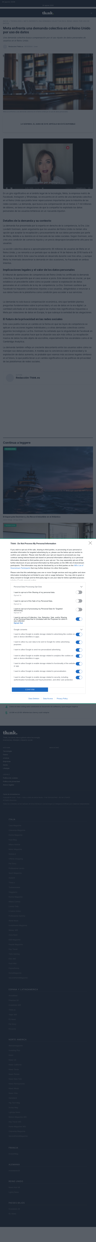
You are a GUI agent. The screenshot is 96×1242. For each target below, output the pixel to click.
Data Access (48, 699)
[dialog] (48, 621)
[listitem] (48, 586)
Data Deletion (33, 699)
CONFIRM (30, 690)
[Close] (91, 543)
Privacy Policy (62, 699)
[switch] (79, 592)
